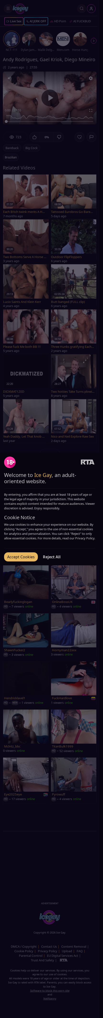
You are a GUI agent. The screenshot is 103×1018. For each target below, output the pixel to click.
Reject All (52, 557)
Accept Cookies (21, 557)
